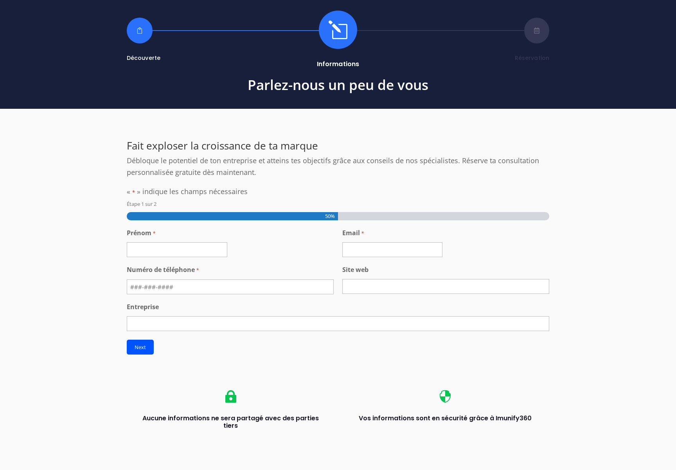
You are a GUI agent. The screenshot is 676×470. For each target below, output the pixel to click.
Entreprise (143, 307)
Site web (355, 269)
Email (353, 233)
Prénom (141, 233)
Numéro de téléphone (163, 269)
